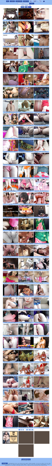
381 (27, 429)
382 (29, 429)
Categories (12, 1)
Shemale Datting (19, 1)
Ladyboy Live (26, 1)
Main (7, 1)
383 (32, 429)
